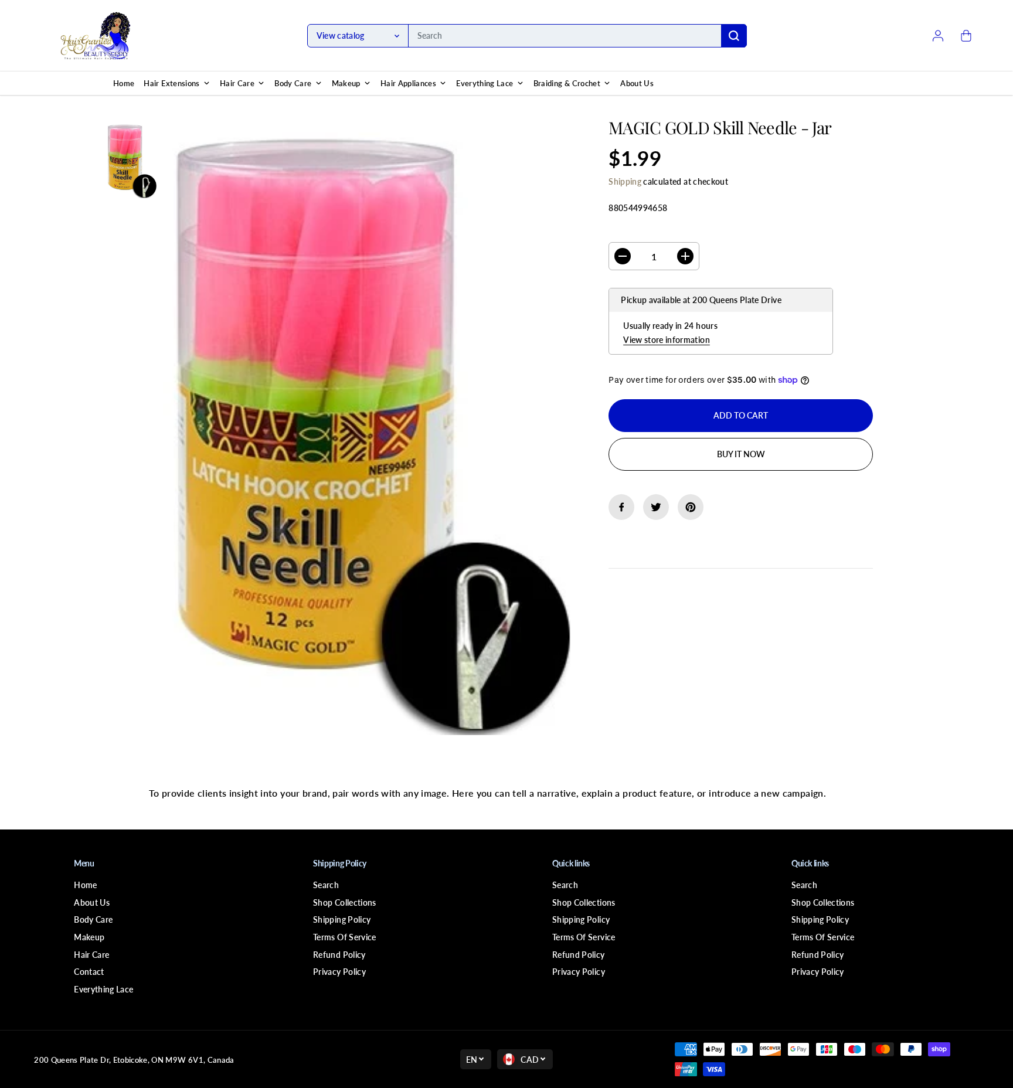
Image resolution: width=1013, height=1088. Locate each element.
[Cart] (966, 36)
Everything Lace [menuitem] (484, 83)
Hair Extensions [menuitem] (171, 83)
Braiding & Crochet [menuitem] (566, 83)
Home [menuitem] (123, 83)
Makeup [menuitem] (346, 83)
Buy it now (741, 454)
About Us (92, 902)
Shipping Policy (341, 919)
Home (85, 885)
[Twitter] (656, 507)
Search (326, 885)
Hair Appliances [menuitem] (408, 83)
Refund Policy (339, 955)
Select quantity (646, 231)
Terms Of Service (344, 937)
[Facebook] (621, 507)
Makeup (89, 937)
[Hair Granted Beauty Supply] (95, 36)
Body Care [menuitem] (292, 83)
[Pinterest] (690, 507)
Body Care (93, 919)
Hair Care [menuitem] (237, 83)
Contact (89, 972)
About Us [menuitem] (637, 83)
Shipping (625, 181)
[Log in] (938, 36)
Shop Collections (344, 902)
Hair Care (91, 955)
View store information (666, 340)
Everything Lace (103, 989)
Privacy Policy (339, 972)
